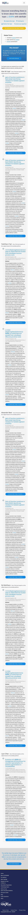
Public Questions (5, 896)
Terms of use (4, 889)
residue (17, 39)
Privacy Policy (22, 910)
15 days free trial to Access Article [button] (17, 153)
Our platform (3, 877)
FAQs (2, 898)
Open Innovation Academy (7, 890)
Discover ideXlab (14, 58)
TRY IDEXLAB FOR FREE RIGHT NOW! (14, 28)
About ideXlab (4, 879)
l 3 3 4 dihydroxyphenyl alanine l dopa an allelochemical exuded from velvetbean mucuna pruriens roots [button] (15, 252)
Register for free (4, 881)
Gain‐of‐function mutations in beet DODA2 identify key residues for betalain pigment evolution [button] (15, 163)
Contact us (3, 883)
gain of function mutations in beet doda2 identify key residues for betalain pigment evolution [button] (14, 79)
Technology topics (5, 887)
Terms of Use (5, 910)
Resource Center (4, 892)
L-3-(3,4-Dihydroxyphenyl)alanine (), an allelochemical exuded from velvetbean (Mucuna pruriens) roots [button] (14, 333)
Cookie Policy (14, 910)
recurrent (9, 41)
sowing (9, 283)
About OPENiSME (5, 875)
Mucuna (12, 269)
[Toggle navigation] (24, 2)
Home (2, 873)
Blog (2, 894)
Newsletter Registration (6, 885)
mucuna (13, 37)
